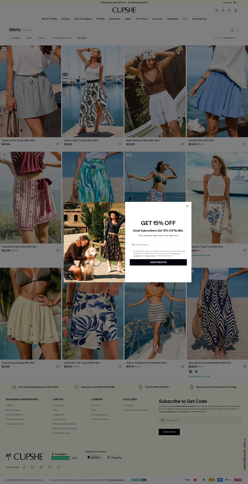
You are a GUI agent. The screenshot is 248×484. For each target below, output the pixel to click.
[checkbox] (131, 251)
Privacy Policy (150, 256)
